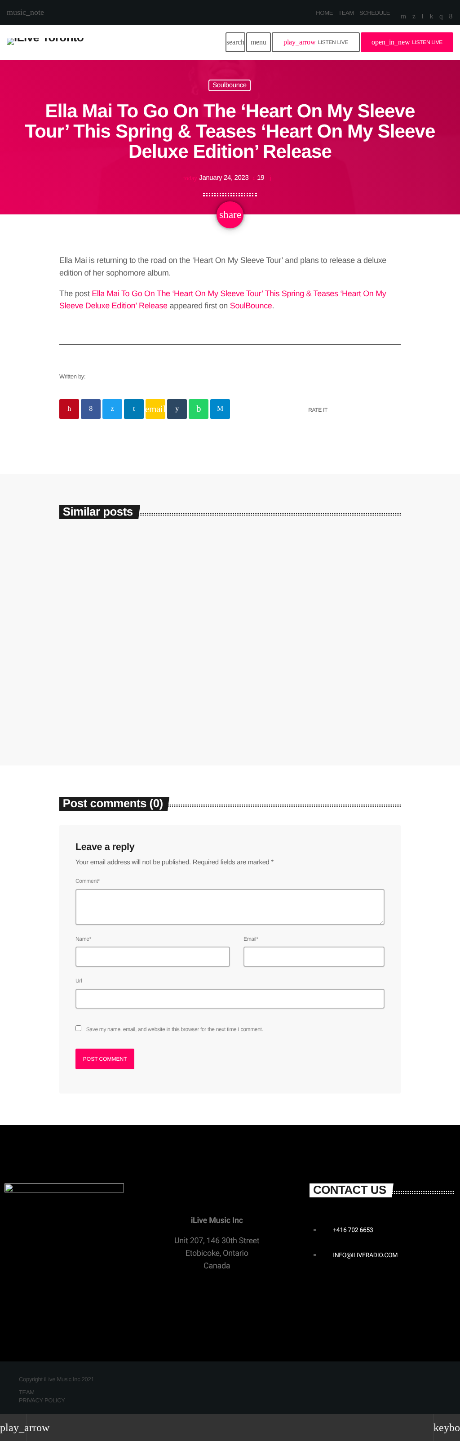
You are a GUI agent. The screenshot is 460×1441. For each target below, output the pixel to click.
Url (78, 981)
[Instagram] (440, 17)
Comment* (87, 881)
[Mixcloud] (431, 17)
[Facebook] (450, 17)
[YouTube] (403, 17)
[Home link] (45, 42)
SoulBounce (251, 305)
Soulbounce (229, 85)
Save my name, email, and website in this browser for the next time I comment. (174, 1029)
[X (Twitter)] (413, 17)
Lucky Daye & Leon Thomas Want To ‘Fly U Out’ (130, 675)
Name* (83, 939)
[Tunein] (423, 17)
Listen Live (315, 42)
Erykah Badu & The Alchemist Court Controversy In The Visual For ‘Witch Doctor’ (314, 681)
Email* (250, 939)
